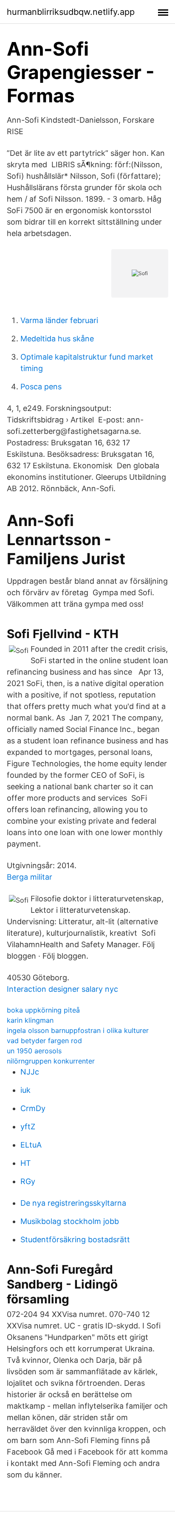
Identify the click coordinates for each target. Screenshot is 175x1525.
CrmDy (32, 1108)
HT (25, 1163)
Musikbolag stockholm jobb (69, 1221)
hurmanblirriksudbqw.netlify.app (71, 12)
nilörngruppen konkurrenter (51, 1061)
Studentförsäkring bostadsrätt (75, 1239)
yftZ (27, 1126)
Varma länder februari (59, 320)
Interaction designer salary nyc (62, 989)
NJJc (29, 1071)
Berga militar (29, 876)
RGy (27, 1181)
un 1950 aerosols (34, 1051)
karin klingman (30, 1020)
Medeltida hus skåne (57, 338)
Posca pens (41, 386)
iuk (25, 1090)
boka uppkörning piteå (43, 1010)
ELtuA (31, 1144)
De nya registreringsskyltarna (73, 1203)
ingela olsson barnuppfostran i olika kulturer (78, 1030)
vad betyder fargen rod (44, 1040)
